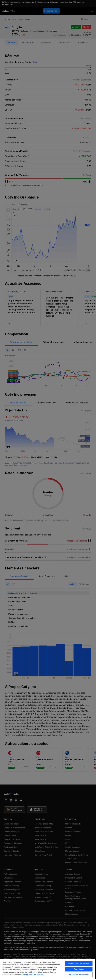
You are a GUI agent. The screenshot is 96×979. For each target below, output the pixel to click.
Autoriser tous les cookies (78, 963)
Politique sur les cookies (32, 974)
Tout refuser (79, 969)
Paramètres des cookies (79, 974)
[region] (47, 968)
